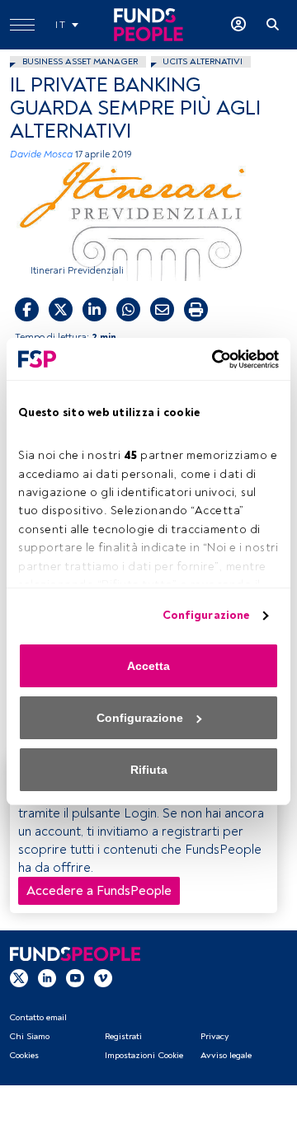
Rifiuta (148, 769)
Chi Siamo (29, 1036)
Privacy (214, 1036)
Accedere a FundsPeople (99, 891)
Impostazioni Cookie (144, 1055)
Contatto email (38, 1017)
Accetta (148, 665)
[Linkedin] (47, 977)
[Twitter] (19, 977)
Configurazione (206, 615)
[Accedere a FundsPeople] (238, 24)
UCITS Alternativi (203, 61)
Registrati (123, 1036)
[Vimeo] (103, 977)
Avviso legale (226, 1055)
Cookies (24, 1055)
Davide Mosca (41, 154)
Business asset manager (80, 61)
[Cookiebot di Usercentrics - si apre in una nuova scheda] (210, 359)
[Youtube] (75, 977)
